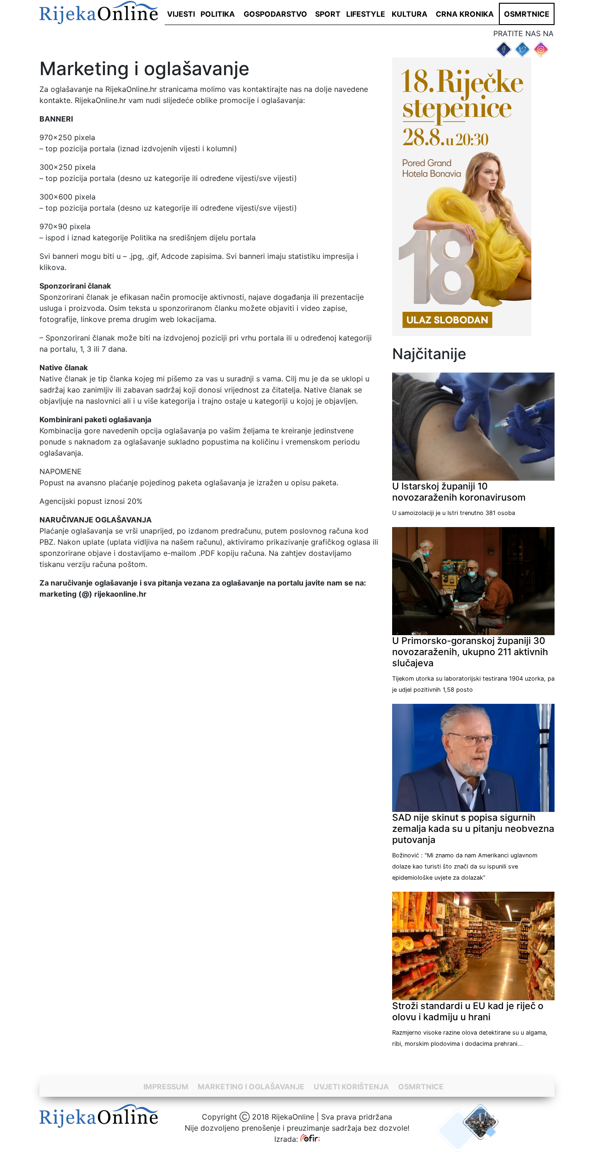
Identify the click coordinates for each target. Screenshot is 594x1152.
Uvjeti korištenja (351, 1086)
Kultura (409, 14)
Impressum (165, 1086)
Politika (217, 14)
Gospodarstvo (275, 14)
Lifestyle (365, 14)
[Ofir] (310, 1139)
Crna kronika (465, 14)
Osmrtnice (526, 14)
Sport (328, 14)
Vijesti (181, 14)
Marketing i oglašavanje (251, 1086)
